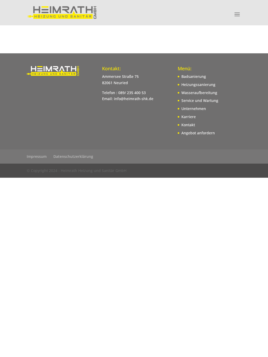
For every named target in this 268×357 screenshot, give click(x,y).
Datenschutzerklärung (73, 156)
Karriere (188, 116)
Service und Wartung (199, 100)
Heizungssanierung (198, 84)
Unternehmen (193, 108)
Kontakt (188, 124)
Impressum (37, 156)
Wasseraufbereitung (199, 92)
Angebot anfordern (198, 132)
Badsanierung (193, 76)
